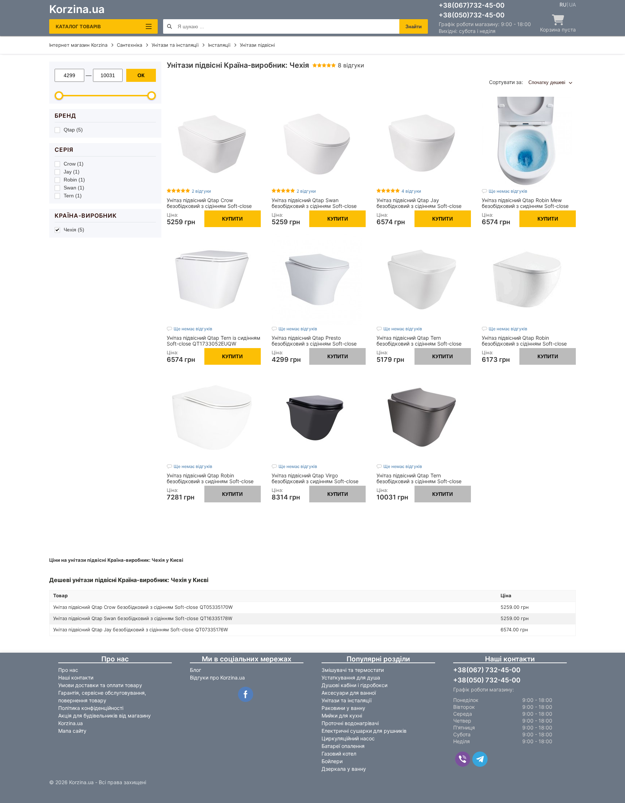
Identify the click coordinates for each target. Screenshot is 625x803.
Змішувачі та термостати (353, 670)
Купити (232, 219)
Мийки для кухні (342, 715)
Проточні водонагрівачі (350, 723)
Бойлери (332, 761)
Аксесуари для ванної (349, 693)
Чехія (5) (74, 230)
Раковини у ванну (343, 708)
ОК (141, 75)
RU (563, 4)
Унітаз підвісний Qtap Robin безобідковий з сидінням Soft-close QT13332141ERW (210, 481)
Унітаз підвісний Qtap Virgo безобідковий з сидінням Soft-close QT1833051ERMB (315, 481)
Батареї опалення (343, 746)
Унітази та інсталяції (346, 700)
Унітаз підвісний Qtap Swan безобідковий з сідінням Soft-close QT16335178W (314, 206)
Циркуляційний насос (348, 738)
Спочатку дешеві (547, 82)
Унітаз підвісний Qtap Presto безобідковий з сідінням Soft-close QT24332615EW (314, 343)
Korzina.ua (77, 9)
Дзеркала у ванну (344, 769)
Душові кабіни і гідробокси (354, 685)
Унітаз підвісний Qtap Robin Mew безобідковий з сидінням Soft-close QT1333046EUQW (525, 206)
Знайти (413, 26)
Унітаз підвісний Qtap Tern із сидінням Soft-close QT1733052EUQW (213, 341)
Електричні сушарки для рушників (364, 731)
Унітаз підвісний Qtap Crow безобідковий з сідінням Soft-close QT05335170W (209, 206)
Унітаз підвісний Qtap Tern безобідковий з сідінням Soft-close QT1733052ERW (419, 343)
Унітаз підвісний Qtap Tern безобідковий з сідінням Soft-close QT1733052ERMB (419, 481)
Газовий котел (339, 753)
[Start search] (169, 26)
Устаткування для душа (351, 677)
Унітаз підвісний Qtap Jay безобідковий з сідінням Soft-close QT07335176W (419, 206)
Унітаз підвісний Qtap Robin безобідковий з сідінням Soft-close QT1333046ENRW (524, 343)
